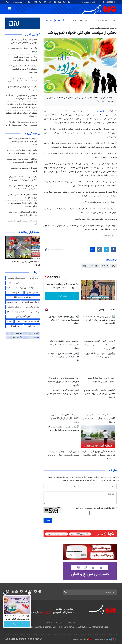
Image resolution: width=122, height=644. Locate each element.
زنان (113, 265)
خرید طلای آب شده (17, 283)
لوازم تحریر (34, 278)
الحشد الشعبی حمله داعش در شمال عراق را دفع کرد (22, 196)
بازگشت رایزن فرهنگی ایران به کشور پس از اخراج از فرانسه (22, 213)
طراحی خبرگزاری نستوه (103, 639)
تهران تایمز (32, 326)
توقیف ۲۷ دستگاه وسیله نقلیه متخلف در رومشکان (21, 115)
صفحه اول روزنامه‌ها (29, 232)
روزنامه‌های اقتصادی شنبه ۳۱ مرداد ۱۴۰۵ (22, 263)
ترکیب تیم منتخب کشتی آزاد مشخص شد (22, 222)
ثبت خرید (62, 296)
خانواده (105, 265)
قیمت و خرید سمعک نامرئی (27, 321)
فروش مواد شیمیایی (30, 302)
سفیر (35, 283)
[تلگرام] (40, 591)
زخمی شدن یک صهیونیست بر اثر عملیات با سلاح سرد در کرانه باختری (22, 79)
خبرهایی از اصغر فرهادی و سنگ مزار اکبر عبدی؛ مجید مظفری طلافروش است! (22, 141)
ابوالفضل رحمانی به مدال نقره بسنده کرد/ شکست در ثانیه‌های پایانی (22, 161)
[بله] (35, 591)
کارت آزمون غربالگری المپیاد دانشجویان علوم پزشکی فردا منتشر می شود (21, 106)
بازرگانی (49, 622)
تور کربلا (23, 287)
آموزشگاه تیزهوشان (14, 307)
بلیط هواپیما (34, 311)
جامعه (113, 20)
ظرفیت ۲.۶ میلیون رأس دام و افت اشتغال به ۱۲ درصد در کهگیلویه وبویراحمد (23, 69)
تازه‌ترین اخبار (32, 34)
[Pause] (84, 297)
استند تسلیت (11, 287)
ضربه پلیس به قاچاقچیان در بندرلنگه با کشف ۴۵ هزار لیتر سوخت (21, 97)
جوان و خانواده (102, 20)
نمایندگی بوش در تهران (16, 311)
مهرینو (9, 321)
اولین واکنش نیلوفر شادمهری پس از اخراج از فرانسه (22, 205)
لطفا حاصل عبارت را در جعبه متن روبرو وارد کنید (96, 508)
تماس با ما (60, 622)
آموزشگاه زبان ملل (23, 316)
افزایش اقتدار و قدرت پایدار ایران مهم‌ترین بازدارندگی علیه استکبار (24, 41)
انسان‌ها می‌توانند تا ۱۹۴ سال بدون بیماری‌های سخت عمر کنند (23, 187)
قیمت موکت (34, 287)
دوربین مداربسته (14, 292)
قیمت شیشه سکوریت (16, 278)
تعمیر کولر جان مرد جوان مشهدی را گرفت (23, 169)
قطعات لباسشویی (32, 307)
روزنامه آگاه (14, 326)
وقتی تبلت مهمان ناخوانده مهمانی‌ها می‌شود (22, 50)
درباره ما (71, 622)
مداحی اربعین (32, 292)
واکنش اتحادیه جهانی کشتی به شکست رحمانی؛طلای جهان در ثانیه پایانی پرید (21, 152)
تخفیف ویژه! (17, 624)
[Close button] (29, 593)
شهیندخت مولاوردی (90, 265)
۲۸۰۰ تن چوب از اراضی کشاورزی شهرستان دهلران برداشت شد (24, 59)
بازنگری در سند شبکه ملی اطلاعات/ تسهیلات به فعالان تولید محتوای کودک (21, 123)
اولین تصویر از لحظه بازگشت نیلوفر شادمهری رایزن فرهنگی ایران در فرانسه (21, 178)
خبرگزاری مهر (101, 110)
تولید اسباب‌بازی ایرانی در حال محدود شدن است (22, 88)
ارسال (48, 520)
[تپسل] (46, 277)
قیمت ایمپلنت (12, 302)
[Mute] (88, 297)
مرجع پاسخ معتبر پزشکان (23, 297)
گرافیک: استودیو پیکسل (80, 639)
